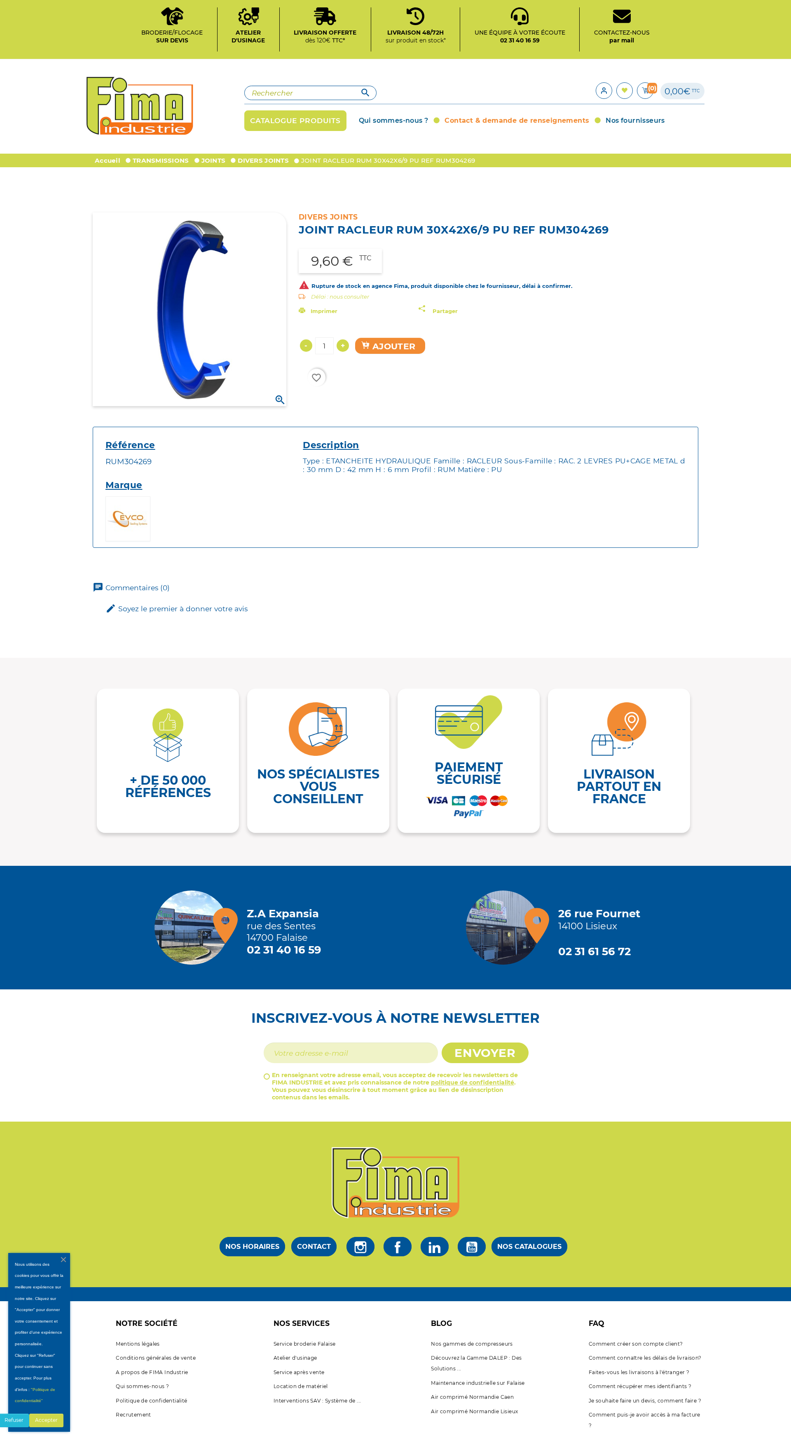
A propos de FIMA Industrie (152, 1372)
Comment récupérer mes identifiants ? (640, 1386)
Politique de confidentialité (151, 1401)
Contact (314, 1247)
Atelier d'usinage (295, 1358)
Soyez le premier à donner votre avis (176, 608)
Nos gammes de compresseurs (472, 1344)
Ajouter (393, 346)
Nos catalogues (529, 1247)
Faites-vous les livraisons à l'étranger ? (639, 1372)
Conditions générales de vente (156, 1358)
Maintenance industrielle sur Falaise (477, 1383)
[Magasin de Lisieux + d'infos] (505, 928)
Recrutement (133, 1415)
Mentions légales (137, 1344)
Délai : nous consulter (340, 296)
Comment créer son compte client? (636, 1344)
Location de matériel (301, 1386)
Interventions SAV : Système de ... (317, 1401)
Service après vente (299, 1372)
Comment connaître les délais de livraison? (645, 1358)
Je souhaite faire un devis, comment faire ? (645, 1401)
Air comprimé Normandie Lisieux (474, 1411)
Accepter (46, 1420)
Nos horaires (252, 1247)
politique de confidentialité (472, 1082)
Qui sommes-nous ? (142, 1386)
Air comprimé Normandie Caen (472, 1397)
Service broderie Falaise (305, 1344)
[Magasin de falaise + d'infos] (193, 928)
